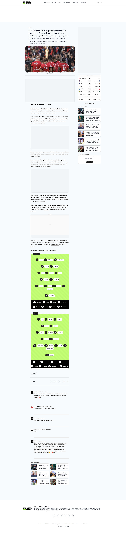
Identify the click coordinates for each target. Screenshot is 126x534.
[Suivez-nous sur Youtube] (65, 515)
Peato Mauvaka (43, 121)
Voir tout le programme (89, 103)
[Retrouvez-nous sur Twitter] (53, 515)
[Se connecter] (101, 2)
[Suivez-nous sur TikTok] (69, 515)
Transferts (83, 2)
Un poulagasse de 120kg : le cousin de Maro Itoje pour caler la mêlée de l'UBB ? (63, 482)
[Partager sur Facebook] (55, 381)
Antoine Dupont (63, 195)
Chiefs (58, 109)
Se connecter (89, 161)
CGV (77, 524)
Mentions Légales (55, 524)
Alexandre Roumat (53, 164)
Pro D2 (59, 2)
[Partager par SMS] (63, 381)
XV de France (47, 2)
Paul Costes (34, 207)
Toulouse (33, 113)
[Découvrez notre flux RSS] (73, 515)
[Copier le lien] (67, 381)
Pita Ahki (47, 209)
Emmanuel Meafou (35, 156)
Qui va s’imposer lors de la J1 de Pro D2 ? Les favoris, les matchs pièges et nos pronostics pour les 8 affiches (43, 482)
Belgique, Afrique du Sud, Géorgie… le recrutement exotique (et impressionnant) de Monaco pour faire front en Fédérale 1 (63, 474)
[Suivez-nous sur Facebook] (57, 515)
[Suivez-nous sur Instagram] (61, 515)
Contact (39, 524)
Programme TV (66, 2)
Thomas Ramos (55, 244)
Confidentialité (84, 524)
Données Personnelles (68, 524)
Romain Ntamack (59, 197)
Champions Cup (75, 2)
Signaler (46, 392)
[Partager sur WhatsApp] (59, 381)
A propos (46, 524)
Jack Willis (40, 162)
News (30, 28)
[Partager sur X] (51, 381)
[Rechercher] (98, 2)
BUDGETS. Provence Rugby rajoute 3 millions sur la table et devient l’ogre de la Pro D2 (63, 467)
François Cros (60, 162)
